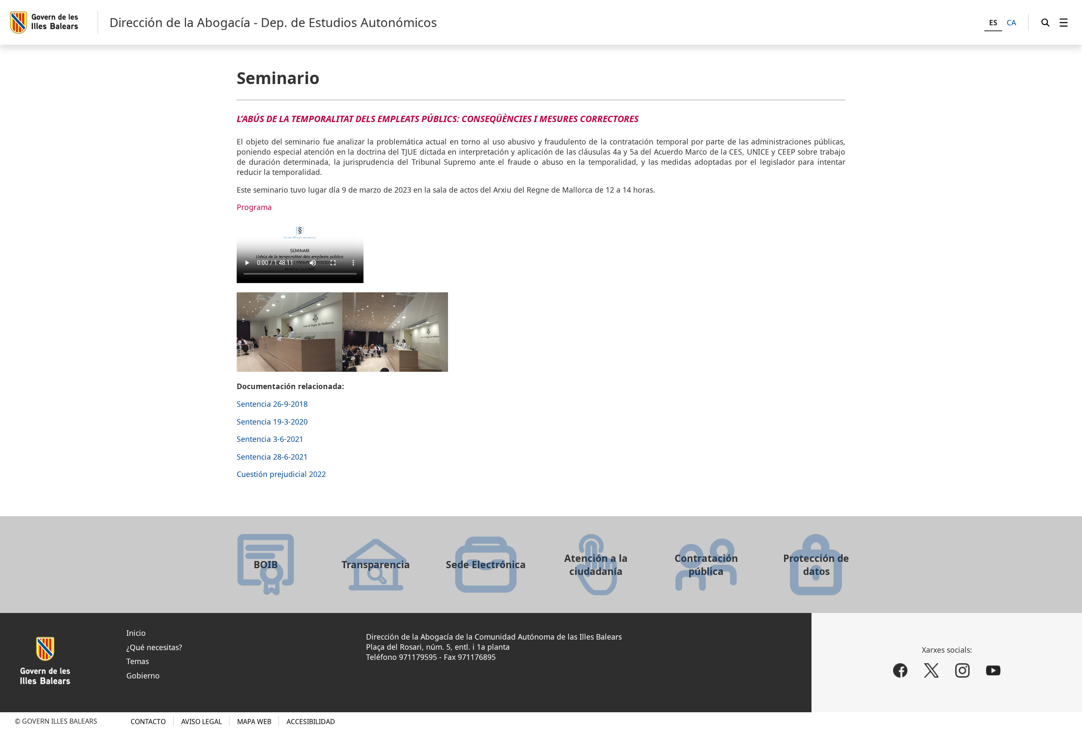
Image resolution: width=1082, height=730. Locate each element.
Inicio (136, 633)
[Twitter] (931, 670)
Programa (254, 207)
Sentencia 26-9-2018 (272, 404)
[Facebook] (900, 670)
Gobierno (143, 675)
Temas (137, 661)
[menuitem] (1064, 22)
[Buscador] (1045, 22)
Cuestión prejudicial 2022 (281, 474)
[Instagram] (962, 670)
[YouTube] (993, 670)
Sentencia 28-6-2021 (272, 457)
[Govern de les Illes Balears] (53, 22)
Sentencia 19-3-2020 (272, 422)
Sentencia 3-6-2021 (270, 439)
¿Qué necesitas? (154, 647)
